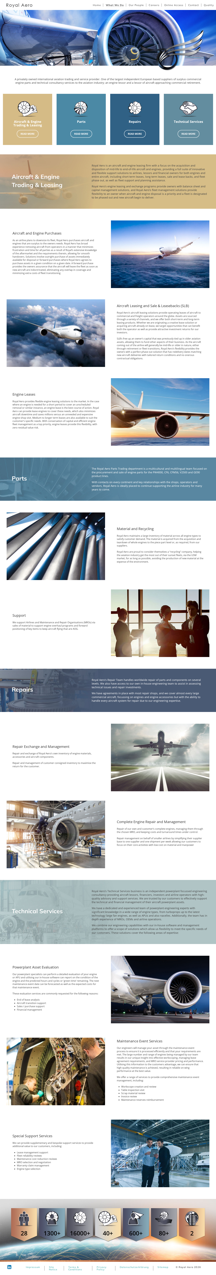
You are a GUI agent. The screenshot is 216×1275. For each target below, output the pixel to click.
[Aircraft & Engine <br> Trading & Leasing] (27, 109)
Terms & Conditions (75, 1268)
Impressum (33, 1267)
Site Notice (53, 1268)
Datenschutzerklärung (134, 1267)
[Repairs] (135, 109)
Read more (28, 133)
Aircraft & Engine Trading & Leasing (27, 123)
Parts (81, 121)
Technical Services (188, 121)
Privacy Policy (102, 1268)
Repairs (135, 121)
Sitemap (163, 1267)
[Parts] (81, 109)
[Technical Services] (188, 109)
